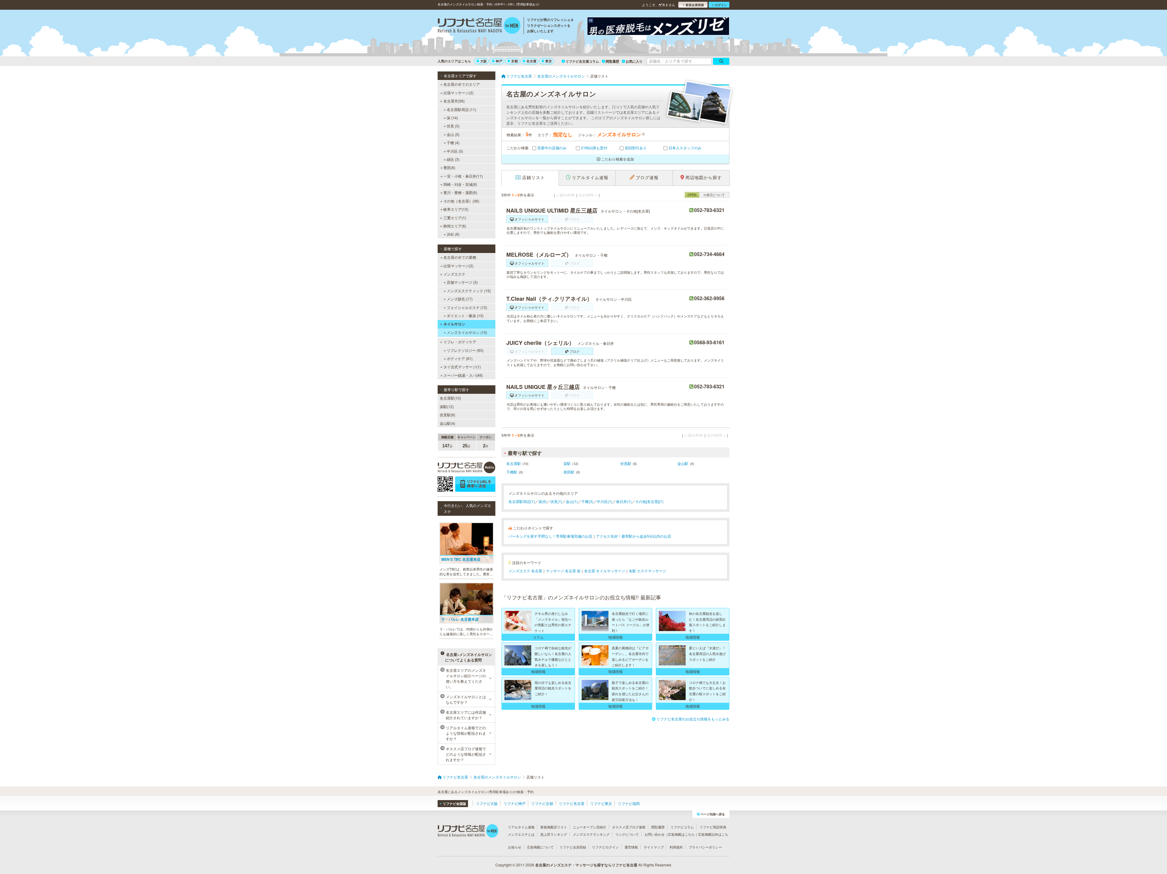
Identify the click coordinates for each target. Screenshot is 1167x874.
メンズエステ (454, 273)
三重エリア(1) (454, 217)
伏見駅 (625, 463)
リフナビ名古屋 (571, 803)
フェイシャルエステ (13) (467, 307)
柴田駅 (568, 471)
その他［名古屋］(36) (461, 200)
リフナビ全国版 (454, 803)
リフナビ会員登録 (572, 847)
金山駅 (682, 463)
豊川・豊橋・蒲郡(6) (460, 192)
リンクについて (627, 834)
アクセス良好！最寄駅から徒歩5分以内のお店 (633, 536)
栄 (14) (452, 117)
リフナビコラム (682, 826)
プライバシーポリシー (705, 847)
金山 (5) (453, 134)
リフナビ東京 (601, 803)
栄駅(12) (447, 406)
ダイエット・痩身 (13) (465, 315)
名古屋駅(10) (450, 398)
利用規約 (676, 847)
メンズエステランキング (591, 834)
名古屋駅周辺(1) (521, 501)
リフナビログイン (605, 847)
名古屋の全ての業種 (459, 257)
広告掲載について (540, 847)
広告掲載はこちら (681, 834)
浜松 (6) (453, 234)
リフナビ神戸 (514, 803)
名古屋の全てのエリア (461, 84)
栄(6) (543, 501)
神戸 (499, 61)
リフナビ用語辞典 (713, 826)
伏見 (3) (453, 125)
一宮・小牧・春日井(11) (463, 176)
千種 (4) (453, 142)
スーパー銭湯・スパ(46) (463, 375)
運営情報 (631, 847)
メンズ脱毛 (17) (460, 298)
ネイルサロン (454, 324)
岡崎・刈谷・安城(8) (460, 184)
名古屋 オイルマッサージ (604, 570)
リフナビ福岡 (629, 803)
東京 (548, 61)
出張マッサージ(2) (458, 92)
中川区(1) (604, 501)
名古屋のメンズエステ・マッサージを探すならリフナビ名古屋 (586, 865)
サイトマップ (654, 847)
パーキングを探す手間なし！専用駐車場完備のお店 (550, 536)
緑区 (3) (453, 159)
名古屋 (531, 61)
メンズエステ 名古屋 (525, 570)
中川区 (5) (455, 151)
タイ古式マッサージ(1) (462, 366)
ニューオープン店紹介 (589, 826)
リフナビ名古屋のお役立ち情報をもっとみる (692, 718)
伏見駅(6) (447, 414)
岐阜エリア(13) (455, 209)
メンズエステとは (521, 834)
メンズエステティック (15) (469, 290)
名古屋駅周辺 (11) (461, 109)
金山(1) (572, 501)
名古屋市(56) (454, 100)
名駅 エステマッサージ (647, 570)
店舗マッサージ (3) (462, 282)
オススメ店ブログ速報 (628, 826)
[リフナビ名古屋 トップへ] (479, 26)
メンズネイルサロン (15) (467, 332)
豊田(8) (449, 167)
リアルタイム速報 (521, 826)
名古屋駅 (513, 463)
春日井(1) (624, 501)
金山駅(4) (447, 423)
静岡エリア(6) (454, 225)
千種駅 (511, 471)
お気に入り (634, 61)
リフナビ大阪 (487, 803)
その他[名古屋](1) (649, 501)
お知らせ (514, 847)
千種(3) (587, 501)
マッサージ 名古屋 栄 (563, 570)
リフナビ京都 (542, 803)
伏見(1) (556, 501)
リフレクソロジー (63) (465, 350)
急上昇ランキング (553, 834)
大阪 (483, 61)
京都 (514, 61)
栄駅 (567, 463)
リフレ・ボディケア (459, 341)
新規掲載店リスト (553, 826)
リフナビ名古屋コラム (582, 61)
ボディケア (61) (460, 358)
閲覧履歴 (612, 61)
